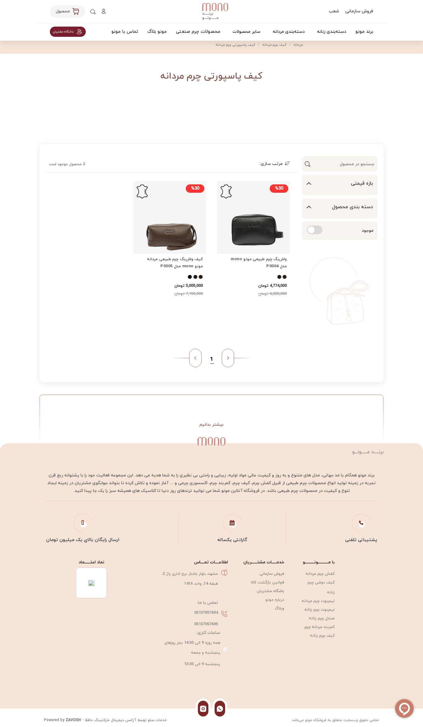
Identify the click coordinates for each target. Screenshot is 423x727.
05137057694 (206, 613)
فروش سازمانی (359, 11)
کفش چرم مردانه (320, 574)
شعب (334, 11)
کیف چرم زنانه (322, 636)
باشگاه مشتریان (270, 591)
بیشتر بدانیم (211, 425)
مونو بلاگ (157, 31)
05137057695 (206, 624)
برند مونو (364, 31)
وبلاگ (279, 608)
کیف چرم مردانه (273, 44)
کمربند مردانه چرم (319, 627)
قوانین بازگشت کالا (267, 582)
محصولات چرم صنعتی (198, 31)
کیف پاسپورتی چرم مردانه (235, 44)
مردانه (298, 44)
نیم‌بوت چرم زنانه (319, 610)
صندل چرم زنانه (322, 618)
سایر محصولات (246, 32)
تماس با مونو (124, 31)
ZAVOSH (73, 720)
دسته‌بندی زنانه (331, 32)
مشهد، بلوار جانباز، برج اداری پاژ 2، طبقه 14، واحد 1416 (190, 579)
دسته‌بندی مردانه (289, 32)
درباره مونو (274, 600)
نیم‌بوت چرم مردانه (318, 601)
